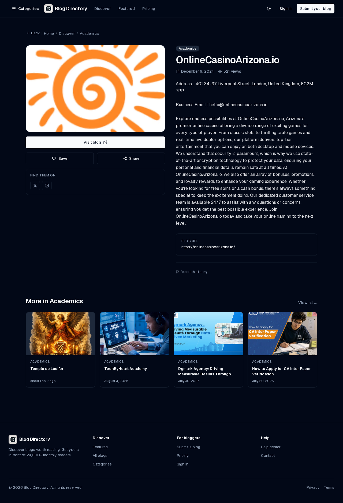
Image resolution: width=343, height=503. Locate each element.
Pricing (148, 8)
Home (49, 33)
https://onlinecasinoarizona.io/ (208, 247)
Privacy (313, 487)
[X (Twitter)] (35, 185)
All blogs (100, 455)
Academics (89, 33)
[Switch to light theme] (268, 8)
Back (35, 33)
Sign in (285, 8)
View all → (307, 302)
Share (134, 158)
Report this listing (194, 272)
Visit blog (92, 142)
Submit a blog (188, 447)
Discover (102, 8)
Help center (271, 447)
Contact (268, 455)
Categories (102, 464)
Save (63, 158)
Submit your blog (315, 8)
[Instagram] (47, 185)
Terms (329, 487)
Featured (126, 8)
